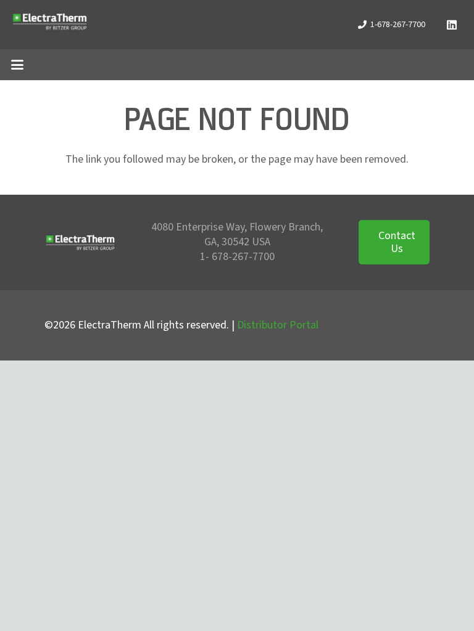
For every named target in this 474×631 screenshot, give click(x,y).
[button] (17, 65)
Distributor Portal (277, 325)
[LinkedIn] (452, 25)
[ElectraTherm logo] (49, 24)
